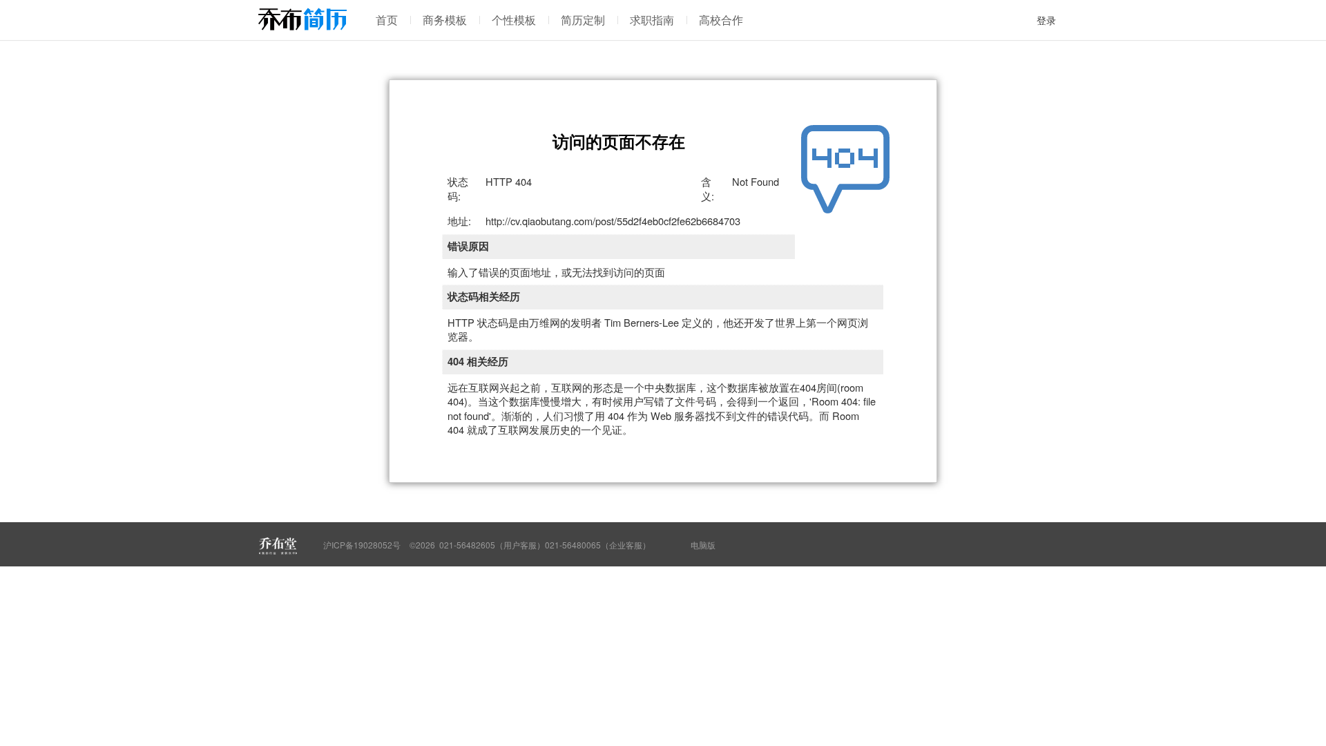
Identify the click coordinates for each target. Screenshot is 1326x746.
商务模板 (445, 20)
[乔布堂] (278, 545)
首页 (387, 20)
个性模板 (514, 20)
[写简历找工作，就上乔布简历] (302, 19)
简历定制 (583, 20)
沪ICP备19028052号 (362, 545)
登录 (1046, 20)
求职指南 (652, 20)
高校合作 (721, 20)
